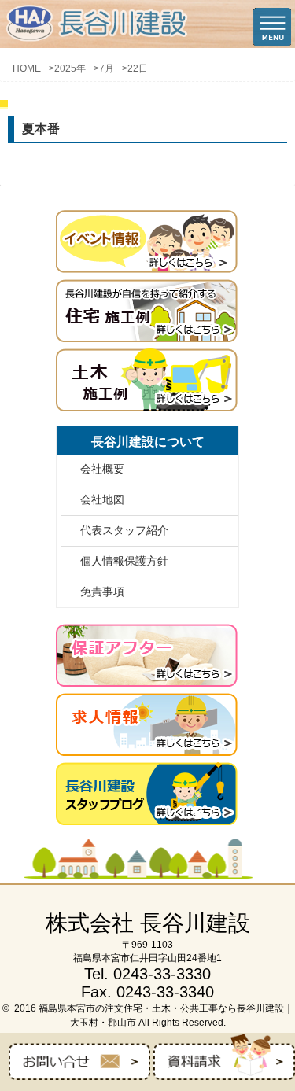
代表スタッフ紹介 (124, 530)
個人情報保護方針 (124, 561)
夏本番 (41, 128)
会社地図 (102, 499)
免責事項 (102, 591)
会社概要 (102, 469)
